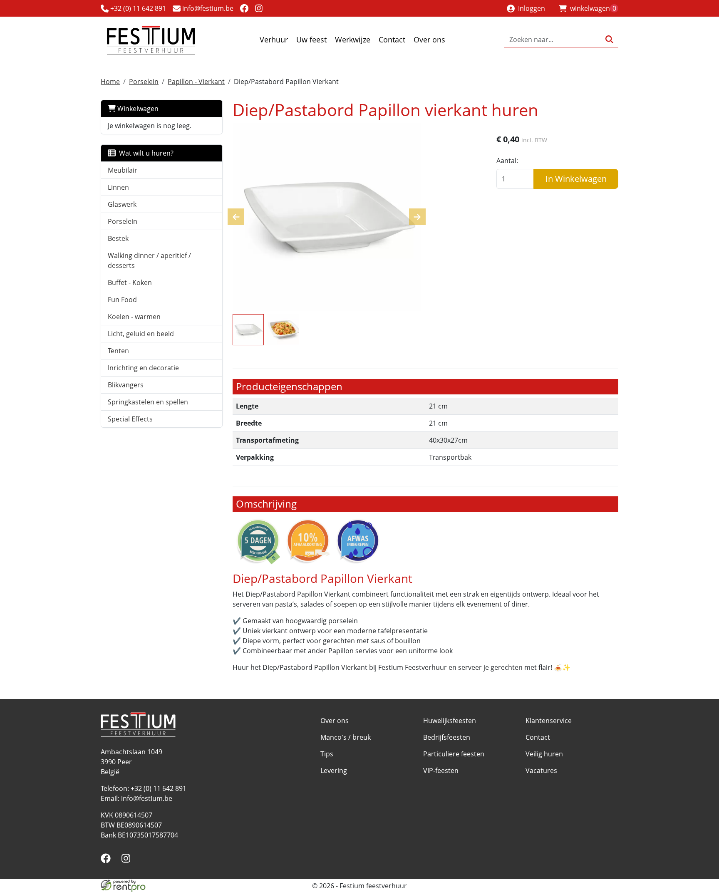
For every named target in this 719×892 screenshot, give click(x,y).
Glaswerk (122, 204)
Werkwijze (352, 40)
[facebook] (244, 8)
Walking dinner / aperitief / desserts (149, 260)
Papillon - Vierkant (196, 81)
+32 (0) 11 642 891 (137, 8)
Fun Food (122, 299)
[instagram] (259, 8)
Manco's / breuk (345, 737)
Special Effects (130, 419)
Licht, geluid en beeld (141, 333)
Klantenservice (549, 720)
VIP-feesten (441, 770)
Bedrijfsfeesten (446, 737)
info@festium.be (207, 8)
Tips (326, 753)
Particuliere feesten (453, 753)
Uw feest (311, 40)
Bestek (118, 238)
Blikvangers (126, 384)
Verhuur (274, 40)
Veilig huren (544, 753)
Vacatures (541, 770)
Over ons (429, 40)
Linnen (118, 187)
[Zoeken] (609, 39)
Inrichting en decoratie (143, 367)
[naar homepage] (151, 39)
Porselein (144, 81)
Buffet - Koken (130, 282)
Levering (333, 770)
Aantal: (507, 160)
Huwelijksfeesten (449, 720)
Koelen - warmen (134, 316)
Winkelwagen (137, 108)
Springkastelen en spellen (148, 401)
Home (110, 81)
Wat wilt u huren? (145, 153)
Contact (392, 40)
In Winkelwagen (576, 178)
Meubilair (122, 170)
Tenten (118, 350)
